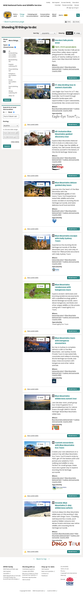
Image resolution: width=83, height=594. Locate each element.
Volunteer (58, 5)
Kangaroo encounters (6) (12, 75)
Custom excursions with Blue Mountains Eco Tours (64, 445)
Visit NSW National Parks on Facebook (5, 591)
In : (4, 112)
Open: (5, 45)
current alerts (70, 47)
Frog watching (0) (13, 70)
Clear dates (15, 142)
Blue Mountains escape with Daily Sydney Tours (66, 238)
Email (77, 22)
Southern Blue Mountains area (62, 534)
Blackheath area (58, 211)
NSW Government (38, 591)
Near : (10, 112)
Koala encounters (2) (12, 81)
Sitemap (63, 575)
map (78, 33)
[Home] (7, 15)
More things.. (14, 40)
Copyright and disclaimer (69, 573)
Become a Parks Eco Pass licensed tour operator (30, 574)
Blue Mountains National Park (62, 109)
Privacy (63, 571)
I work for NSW (51, 591)
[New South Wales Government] (70, 581)
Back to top (41, 559)
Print (69, 22)
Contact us (45, 573)
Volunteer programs (28, 569)
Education (75, 2)
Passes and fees (67, 5)
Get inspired (55, 2)
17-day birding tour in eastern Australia (65, 86)
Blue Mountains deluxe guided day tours (66, 183)
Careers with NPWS (28, 571)
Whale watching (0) (13, 92)
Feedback (45, 576)
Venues (76, 5)
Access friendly (66, 2)
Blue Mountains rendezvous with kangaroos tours (63, 287)
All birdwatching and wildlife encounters (13, 54)
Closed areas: (8, 47)
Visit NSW (6, 573)
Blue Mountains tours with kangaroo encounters (65, 340)
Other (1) (11, 96)
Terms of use (65, 569)
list (70, 33)
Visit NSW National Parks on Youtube (14, 591)
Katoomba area (57, 67)
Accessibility (64, 566)
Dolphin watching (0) (13, 65)
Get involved (26, 580)
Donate (63, 579)
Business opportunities (29, 577)
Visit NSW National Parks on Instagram (9, 591)
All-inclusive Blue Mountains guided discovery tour (63, 134)
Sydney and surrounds (71, 69)
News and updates (47, 571)
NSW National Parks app (10, 569)
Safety (48, 2)
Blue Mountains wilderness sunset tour (66, 397)
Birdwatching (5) (13, 60)
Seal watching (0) (13, 87)
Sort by (36, 33)
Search (7, 100)
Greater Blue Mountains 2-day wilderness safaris (64, 505)
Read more (72, 78)
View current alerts (32, 124)
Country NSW (56, 71)
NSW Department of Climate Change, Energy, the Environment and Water (11, 577)
